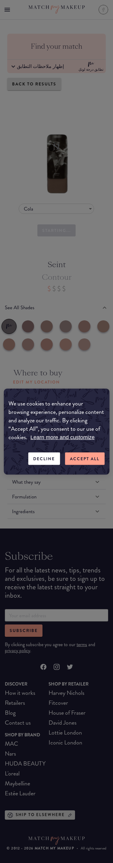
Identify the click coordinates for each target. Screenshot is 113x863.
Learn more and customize (62, 437)
